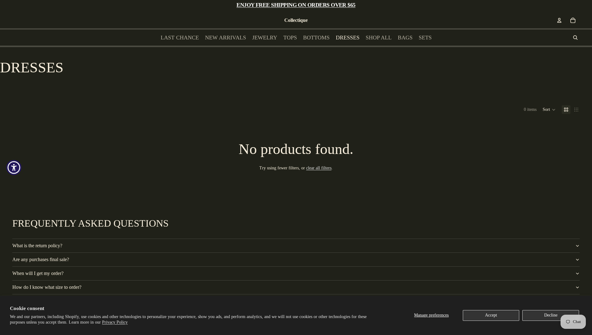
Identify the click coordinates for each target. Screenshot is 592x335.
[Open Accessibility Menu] (14, 167)
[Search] (575, 37)
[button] (549, 109)
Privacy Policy (115, 322)
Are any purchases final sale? (40, 259)
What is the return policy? (37, 245)
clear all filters (318, 168)
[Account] (559, 20)
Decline (550, 315)
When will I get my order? (38, 273)
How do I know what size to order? (46, 287)
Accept (491, 315)
